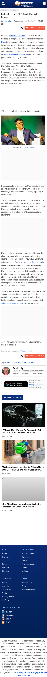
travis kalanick (29, 363)
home (4, 10)
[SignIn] (4, 3)
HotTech (5, 600)
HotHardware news (35, 384)
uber (9, 363)
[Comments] (22, 28)
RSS (8, 622)
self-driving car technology (12, 303)
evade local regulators (32, 262)
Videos (25, 571)
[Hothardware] (23, 4)
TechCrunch (29, 147)
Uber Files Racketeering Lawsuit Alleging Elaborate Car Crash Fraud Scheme (21, 505)
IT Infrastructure (28, 564)
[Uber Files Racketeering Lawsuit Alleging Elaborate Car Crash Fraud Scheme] (23, 489)
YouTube (10, 619)
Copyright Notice (39, 673)
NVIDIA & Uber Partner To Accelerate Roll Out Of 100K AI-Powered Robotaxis (21, 431)
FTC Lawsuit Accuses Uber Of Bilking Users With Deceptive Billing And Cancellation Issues (23, 468)
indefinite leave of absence (15, 54)
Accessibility (27, 583)
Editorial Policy (28, 590)
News (14, 10)
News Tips (6, 590)
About (4, 583)
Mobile (24, 561)
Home (4, 554)
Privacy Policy (8, 597)
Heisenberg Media (26, 351)
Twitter (9, 612)
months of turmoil (17, 36)
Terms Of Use (24, 675)
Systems (25, 557)
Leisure (25, 568)
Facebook (10, 615)
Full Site (5, 568)
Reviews (5, 557)
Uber (3, 42)
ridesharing (17, 363)
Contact (5, 593)
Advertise (6, 586)
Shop (24, 586)
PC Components (29, 554)
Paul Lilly (18, 368)
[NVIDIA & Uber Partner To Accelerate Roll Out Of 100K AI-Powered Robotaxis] (23, 415)
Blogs (4, 564)
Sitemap (5, 571)
